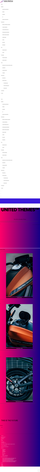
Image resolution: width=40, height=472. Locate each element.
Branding (3, 106)
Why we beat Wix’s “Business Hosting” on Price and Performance (9, 460)
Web (1, 142)
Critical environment (4, 165)
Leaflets (3, 134)
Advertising (3, 109)
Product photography (4, 152)
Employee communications (5, 114)
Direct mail (3, 137)
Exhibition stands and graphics (5, 129)
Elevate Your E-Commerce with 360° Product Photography (8, 461)
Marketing (2, 101)
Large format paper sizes (6, 180)
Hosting (3, 147)
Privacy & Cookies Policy (5, 455)
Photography (3, 453)
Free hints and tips (4, 175)
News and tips (4, 449)
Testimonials (2, 185)
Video (1, 157)
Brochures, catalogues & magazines (6, 119)
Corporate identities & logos (5, 124)
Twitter (2, 464)
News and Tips (2, 170)
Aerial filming (3, 162)
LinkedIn (2, 465)
